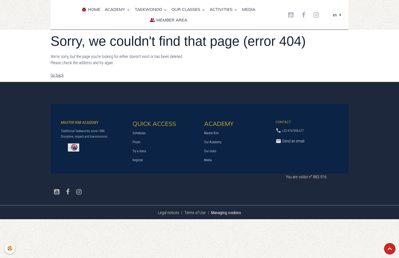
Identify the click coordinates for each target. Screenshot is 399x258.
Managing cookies (226, 212)
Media (208, 160)
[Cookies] (10, 248)
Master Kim (211, 133)
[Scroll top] (390, 249)
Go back (57, 75)
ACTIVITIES (222, 9)
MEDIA (248, 9)
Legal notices (168, 212)
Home (93, 9)
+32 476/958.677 (293, 131)
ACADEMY (115, 9)
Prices (136, 142)
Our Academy (212, 142)
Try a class (139, 151)
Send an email (292, 141)
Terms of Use (195, 212)
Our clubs (210, 151)
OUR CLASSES (186, 9)
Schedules (139, 133)
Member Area (171, 20)
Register (138, 160)
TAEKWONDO (149, 9)
